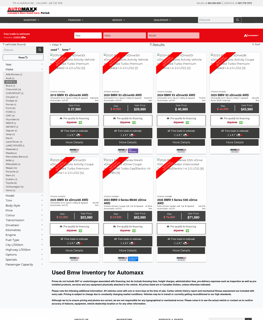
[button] (31, 19)
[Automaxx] (35, 10)
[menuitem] (24, 74)
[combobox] (88, 35)
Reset (22, 57)
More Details (74, 142)
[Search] (238, 20)
